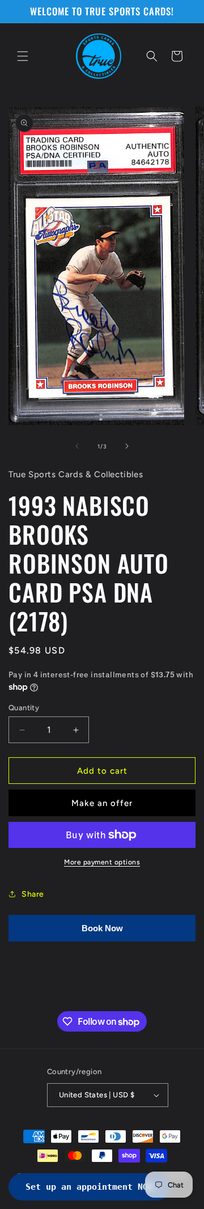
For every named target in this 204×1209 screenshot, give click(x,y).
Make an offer (102, 803)
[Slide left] (77, 446)
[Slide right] (126, 446)
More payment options (102, 862)
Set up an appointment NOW (89, 1187)
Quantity (23, 707)
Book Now (102, 928)
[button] (22, 56)
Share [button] (33, 894)
